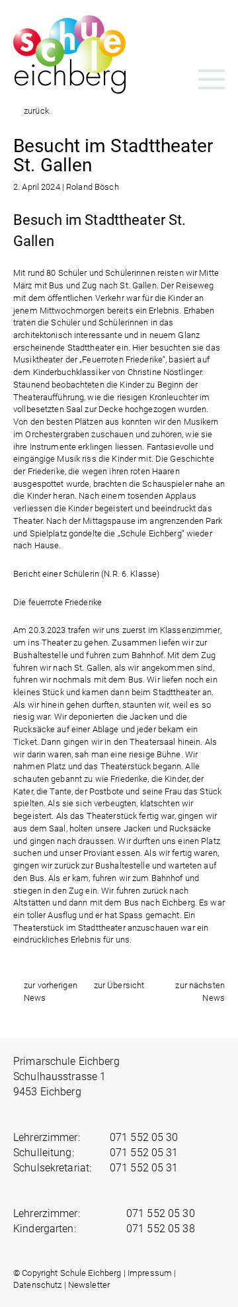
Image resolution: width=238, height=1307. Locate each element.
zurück (36, 111)
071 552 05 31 (144, 1152)
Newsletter (89, 1285)
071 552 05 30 (144, 1137)
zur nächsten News (200, 991)
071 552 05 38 (160, 1228)
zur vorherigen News (50, 991)
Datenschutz (37, 1285)
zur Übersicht (119, 985)
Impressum (150, 1273)
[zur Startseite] (69, 89)
